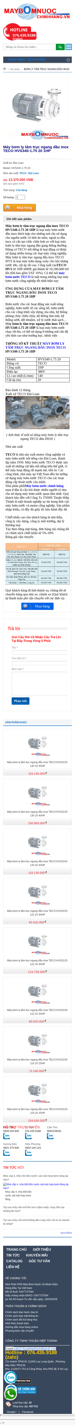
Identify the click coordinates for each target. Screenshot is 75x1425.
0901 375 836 (11, 1147)
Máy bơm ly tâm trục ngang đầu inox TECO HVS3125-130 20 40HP (37, 813)
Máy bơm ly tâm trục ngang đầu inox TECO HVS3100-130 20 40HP (37, 863)
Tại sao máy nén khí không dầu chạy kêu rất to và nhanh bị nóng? (36, 1222)
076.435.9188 (33, 1131)
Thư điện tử (19, 658)
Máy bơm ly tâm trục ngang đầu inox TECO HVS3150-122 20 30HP (37, 913)
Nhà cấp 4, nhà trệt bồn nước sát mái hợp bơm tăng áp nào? (35, 1177)
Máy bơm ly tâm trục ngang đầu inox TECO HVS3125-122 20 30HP (37, 962)
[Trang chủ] (6, 68)
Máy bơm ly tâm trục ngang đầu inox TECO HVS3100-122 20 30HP (37, 1012)
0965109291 (54, 1131)
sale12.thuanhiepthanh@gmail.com (35, 1348)
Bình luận (18, 669)
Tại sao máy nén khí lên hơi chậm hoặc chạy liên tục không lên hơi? (34, 1209)
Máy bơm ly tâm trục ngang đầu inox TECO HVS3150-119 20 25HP (37, 1061)
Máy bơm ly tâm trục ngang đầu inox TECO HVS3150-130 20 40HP (37, 764)
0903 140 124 (33, 1147)
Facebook (27, 1412)
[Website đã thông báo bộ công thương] (20, 1395)
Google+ (12, 1412)
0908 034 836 (11, 1131)
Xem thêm (66, 1232)
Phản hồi (20, 701)
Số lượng (8, 197)
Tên (15, 647)
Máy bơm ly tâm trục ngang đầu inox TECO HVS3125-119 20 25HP (37, 1111)
